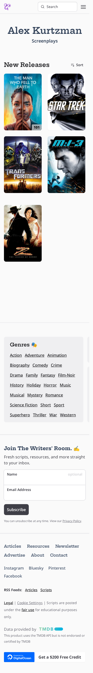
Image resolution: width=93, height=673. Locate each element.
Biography (20, 365)
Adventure (34, 355)
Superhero (20, 415)
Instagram (14, 568)
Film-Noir (66, 375)
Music (65, 385)
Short (45, 405)
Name (44, 474)
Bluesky (36, 568)
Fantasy (48, 375)
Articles (12, 546)
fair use (28, 609)
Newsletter (67, 546)
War (53, 415)
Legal (8, 602)
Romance (54, 395)
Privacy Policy (71, 521)
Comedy (40, 365)
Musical (17, 395)
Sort (79, 64)
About (37, 555)
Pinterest (56, 568)
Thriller (39, 415)
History (17, 385)
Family (32, 375)
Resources (38, 546)
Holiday (34, 385)
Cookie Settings (30, 602)
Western (68, 415)
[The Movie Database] (50, 629)
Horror (50, 385)
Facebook (13, 576)
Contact (58, 555)
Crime (56, 365)
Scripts (46, 589)
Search (52, 6)
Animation (57, 355)
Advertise (14, 555)
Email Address (19, 489)
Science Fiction (23, 405)
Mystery (34, 395)
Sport (59, 405)
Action (16, 355)
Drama (16, 375)
